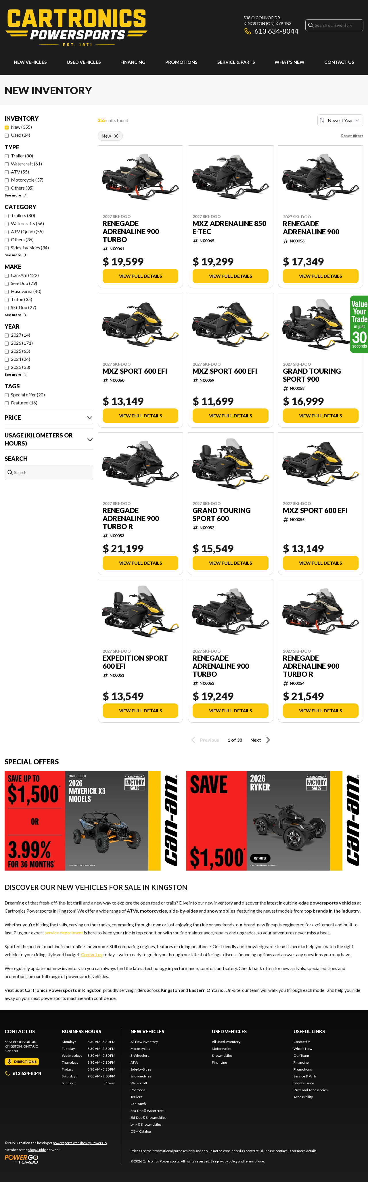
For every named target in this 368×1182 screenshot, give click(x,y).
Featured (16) (24, 402)
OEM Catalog (141, 1131)
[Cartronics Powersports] (76, 27)
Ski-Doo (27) (23, 307)
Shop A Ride (37, 1150)
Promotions (181, 62)
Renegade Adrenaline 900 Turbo (131, 231)
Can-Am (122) (25, 275)
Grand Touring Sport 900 (312, 375)
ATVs (134, 1062)
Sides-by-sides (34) (30, 247)
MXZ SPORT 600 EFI (135, 371)
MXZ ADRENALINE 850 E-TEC (229, 227)
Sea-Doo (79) (24, 283)
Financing (132, 62)
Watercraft (139, 1083)
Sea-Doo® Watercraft (147, 1110)
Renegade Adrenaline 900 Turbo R (131, 518)
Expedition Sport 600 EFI (135, 662)
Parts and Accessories (311, 1090)
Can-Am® (138, 1104)
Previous (209, 740)
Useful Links (309, 1031)
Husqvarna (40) (26, 291)
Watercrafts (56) (27, 223)
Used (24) (20, 135)
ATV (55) (20, 171)
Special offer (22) (28, 394)
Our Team (301, 1055)
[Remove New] (116, 135)
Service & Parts (236, 62)
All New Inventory (144, 1042)
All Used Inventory (226, 1042)
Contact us (91, 954)
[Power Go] (56, 1159)
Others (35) (22, 187)
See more (13, 195)
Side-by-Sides (141, 1069)
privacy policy (227, 1161)
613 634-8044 (276, 31)
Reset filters (352, 135)
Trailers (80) (23, 215)
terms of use (254, 1161)
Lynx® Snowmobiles (146, 1124)
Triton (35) (21, 299)
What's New (289, 62)
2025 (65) (20, 351)
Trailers (136, 1097)
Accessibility (303, 1097)
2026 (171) (22, 343)
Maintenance (304, 1083)
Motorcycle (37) (27, 179)
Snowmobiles (141, 1076)
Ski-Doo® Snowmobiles (148, 1117)
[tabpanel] (89, 1062)
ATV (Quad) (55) (27, 231)
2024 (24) (20, 359)
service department (64, 932)
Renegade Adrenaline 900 (311, 228)
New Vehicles (30, 62)
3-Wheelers (140, 1055)
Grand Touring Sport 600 (222, 514)
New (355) (21, 127)
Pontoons (138, 1090)
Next (255, 740)
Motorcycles (140, 1048)
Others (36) (22, 239)
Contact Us (339, 62)
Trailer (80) (22, 155)
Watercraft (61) (26, 163)
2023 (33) (20, 367)
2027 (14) (20, 335)
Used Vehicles (84, 62)
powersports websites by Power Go (80, 1143)
